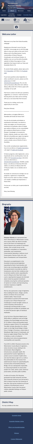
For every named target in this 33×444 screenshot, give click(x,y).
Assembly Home (27, 15)
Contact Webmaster (16, 439)
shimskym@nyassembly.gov (11, 83)
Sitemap (16, 433)
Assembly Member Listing (16, 421)
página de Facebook (17, 150)
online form (7, 81)
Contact (19, 15)
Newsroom (21, 10)
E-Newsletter (9, 71)
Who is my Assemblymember (16, 427)
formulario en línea (16, 158)
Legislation (4, 15)
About (12, 10)
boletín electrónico (23, 148)
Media (29, 10)
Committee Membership (11, 14)
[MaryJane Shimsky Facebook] (16, 27)
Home (4, 10)
